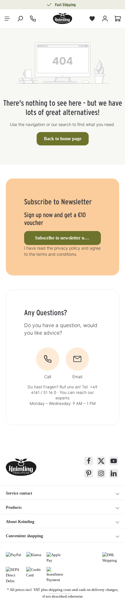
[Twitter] (101, 461)
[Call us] (33, 18)
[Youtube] (113, 461)
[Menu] (7, 18)
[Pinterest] (88, 473)
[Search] (20, 18)
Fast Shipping (65, 4)
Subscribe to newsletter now (62, 237)
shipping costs (60, 589)
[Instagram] (101, 473)
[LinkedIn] (113, 473)
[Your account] (105, 18)
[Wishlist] (92, 18)
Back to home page (62, 138)
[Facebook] (88, 461)
